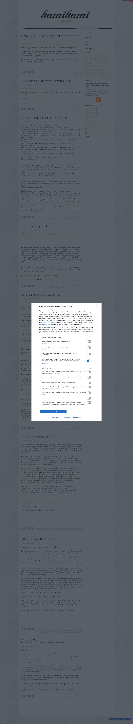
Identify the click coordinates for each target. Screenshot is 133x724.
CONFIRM (53, 411)
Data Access (66, 417)
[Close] (98, 306)
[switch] (89, 341)
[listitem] (66, 338)
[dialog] (66, 362)
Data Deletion (56, 417)
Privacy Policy (77, 417)
